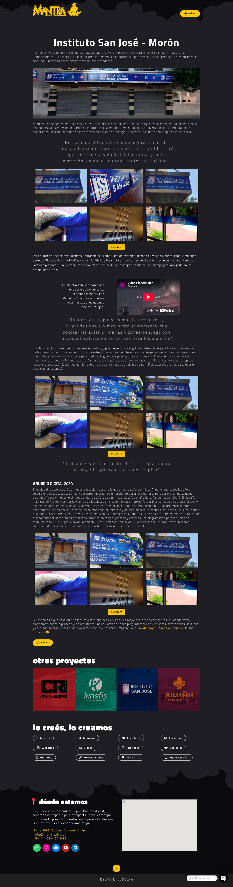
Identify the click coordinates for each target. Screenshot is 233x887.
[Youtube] (66, 848)
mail (164, 628)
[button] (130, 748)
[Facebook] (56, 848)
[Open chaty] (223, 878)
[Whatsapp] (37, 848)
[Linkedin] (75, 848)
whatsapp (148, 628)
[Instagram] (46, 848)
